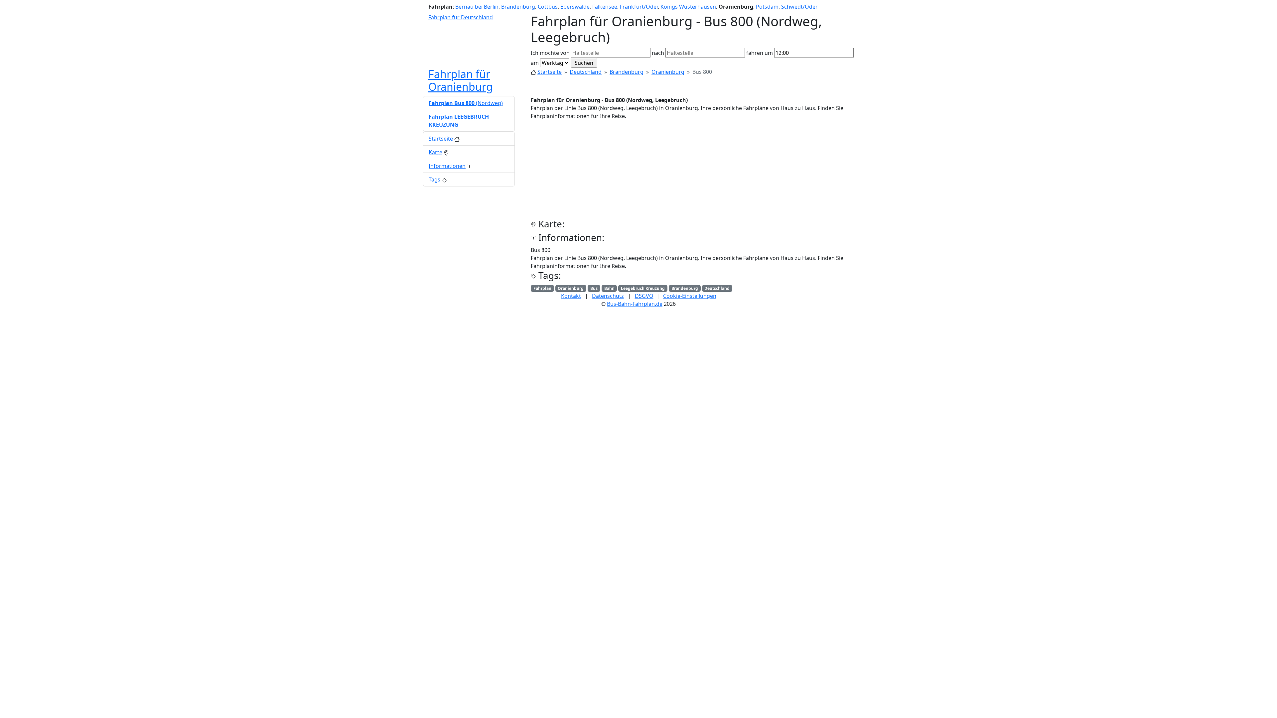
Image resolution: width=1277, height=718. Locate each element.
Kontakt (571, 295)
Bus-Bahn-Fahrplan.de (634, 303)
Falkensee (604, 6)
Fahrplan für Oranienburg (460, 80)
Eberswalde (575, 6)
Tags (434, 179)
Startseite (549, 71)
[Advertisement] (692, 171)
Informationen (447, 166)
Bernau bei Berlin (476, 6)
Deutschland (586, 71)
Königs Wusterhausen (688, 6)
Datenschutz (608, 295)
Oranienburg (667, 71)
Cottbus (548, 6)
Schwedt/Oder (799, 6)
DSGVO (644, 295)
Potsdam (767, 6)
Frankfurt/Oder (639, 6)
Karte (435, 152)
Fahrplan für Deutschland (460, 17)
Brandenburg (518, 6)
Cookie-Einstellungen (689, 295)
